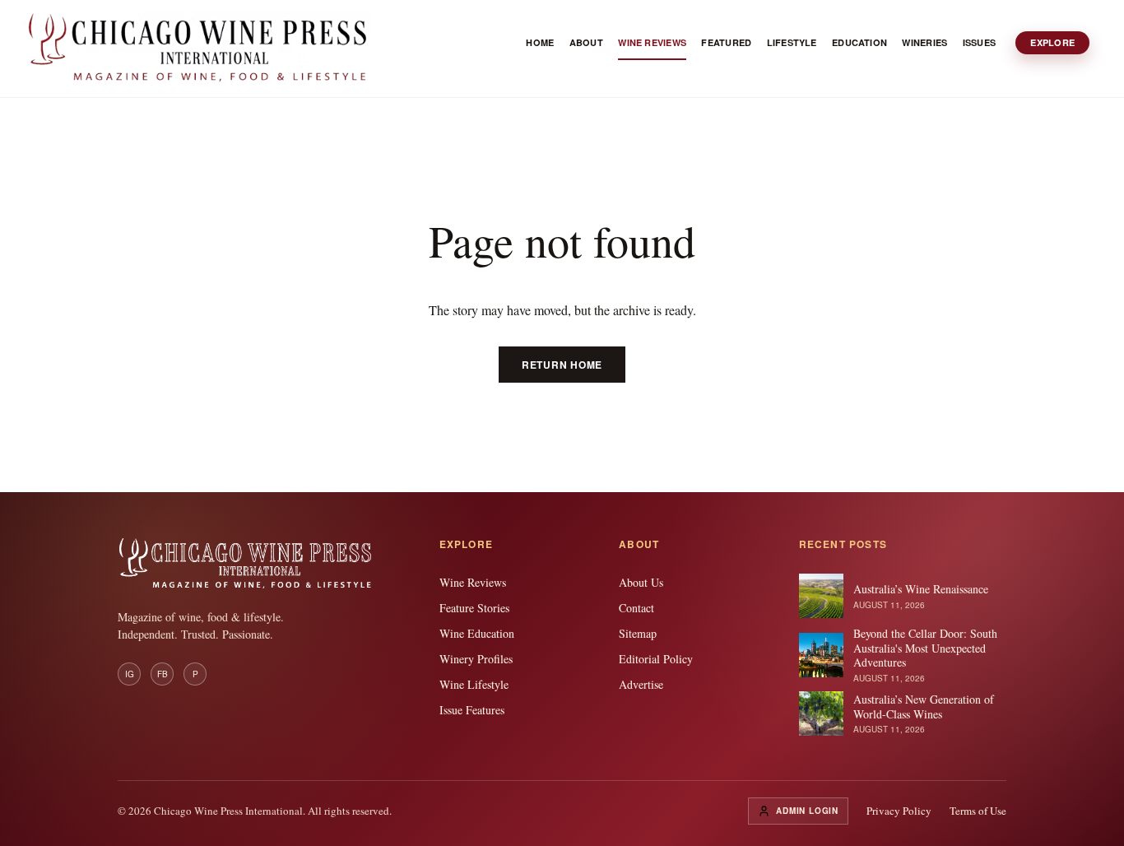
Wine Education (476, 633)
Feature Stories (474, 608)
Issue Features (471, 710)
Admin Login (807, 810)
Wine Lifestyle (474, 684)
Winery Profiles (476, 659)
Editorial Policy (656, 659)
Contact (636, 608)
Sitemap (638, 633)
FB (162, 674)
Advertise (641, 684)
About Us (641, 582)
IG (129, 674)
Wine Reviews (472, 582)
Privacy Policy (898, 810)
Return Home (562, 364)
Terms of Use (978, 810)
